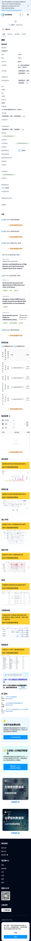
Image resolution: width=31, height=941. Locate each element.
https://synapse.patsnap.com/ (11, 10)
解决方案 (3, 848)
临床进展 (3, 868)
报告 (2, 879)
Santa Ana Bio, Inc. (8, 136)
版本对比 (3, 851)
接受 (15, 937)
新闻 (2, 882)
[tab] (4, 34)
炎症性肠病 (21, 83)
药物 (2, 865)
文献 (2, 875)
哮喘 (28, 80)
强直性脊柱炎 (22, 80)
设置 (15, 933)
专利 (2, 872)
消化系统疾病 (22, 73)
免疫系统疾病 (22, 71)
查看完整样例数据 (12, 467)
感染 (28, 71)
